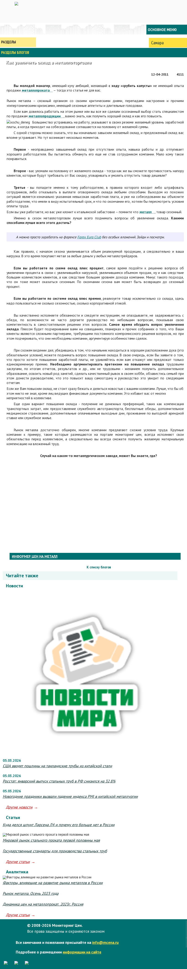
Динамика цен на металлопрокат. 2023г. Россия (43, 904)
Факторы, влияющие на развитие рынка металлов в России (53, 882)
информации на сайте (82, 952)
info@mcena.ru (105, 942)
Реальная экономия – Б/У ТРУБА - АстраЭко (11, 567)
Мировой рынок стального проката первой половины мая (51, 840)
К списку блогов (99, 567)
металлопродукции (45, 116)
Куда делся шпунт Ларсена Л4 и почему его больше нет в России (58, 824)
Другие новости (19, 807)
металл (146, 212)
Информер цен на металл (34, 556)
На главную (18, 30)
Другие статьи (18, 861)
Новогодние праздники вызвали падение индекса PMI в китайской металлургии (70, 796)
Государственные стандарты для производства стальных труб (55, 850)
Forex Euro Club (89, 237)
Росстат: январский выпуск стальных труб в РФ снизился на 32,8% (59, 781)
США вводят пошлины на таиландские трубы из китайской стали (57, 765)
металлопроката (36, 90)
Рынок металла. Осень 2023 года (30, 893)
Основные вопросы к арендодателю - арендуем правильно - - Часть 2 (180, 567)
